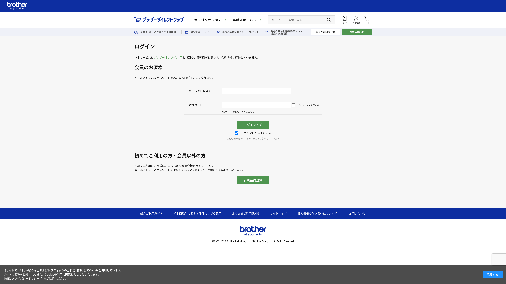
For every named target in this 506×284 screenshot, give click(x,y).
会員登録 (356, 23)
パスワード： (197, 105)
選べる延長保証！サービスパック (240, 32)
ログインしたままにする (256, 133)
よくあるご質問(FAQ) (245, 213)
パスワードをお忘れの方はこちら (238, 111)
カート (367, 23)
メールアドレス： (200, 91)
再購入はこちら (245, 19)
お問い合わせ (356, 32)
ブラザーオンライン (166, 57)
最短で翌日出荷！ (200, 32)
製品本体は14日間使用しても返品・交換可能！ (286, 32)
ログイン (344, 23)
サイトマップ (278, 213)
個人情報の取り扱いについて (316, 213)
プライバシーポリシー (25, 278)
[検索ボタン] (329, 20)
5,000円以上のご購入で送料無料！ (159, 32)
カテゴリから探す (208, 19)
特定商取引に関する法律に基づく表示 (197, 213)
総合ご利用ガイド (325, 32)
